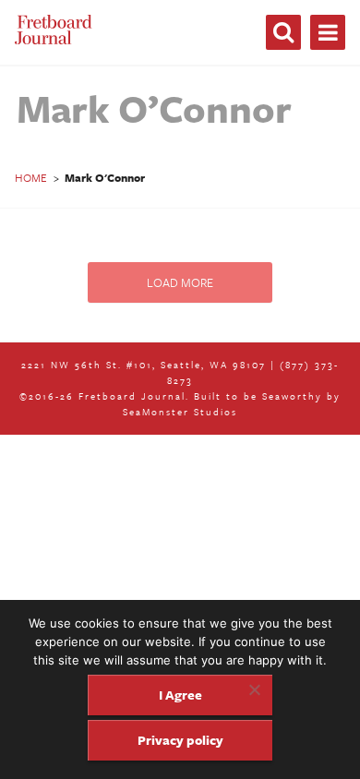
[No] (254, 689)
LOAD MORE (180, 282)
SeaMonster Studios (180, 411)
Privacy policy (180, 739)
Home (31, 177)
